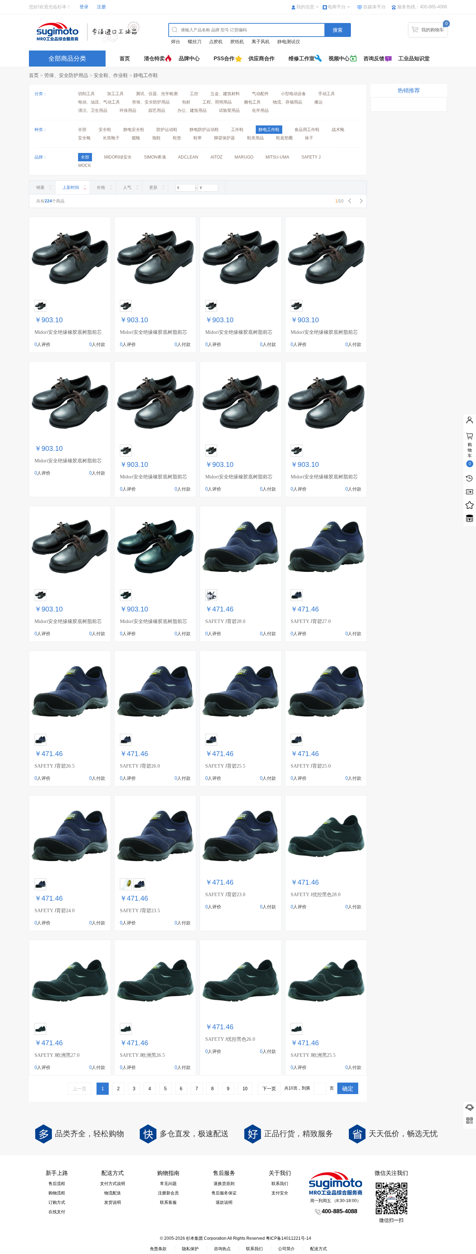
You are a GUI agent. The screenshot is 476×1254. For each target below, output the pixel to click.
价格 (101, 187)
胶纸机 (237, 41)
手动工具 (326, 93)
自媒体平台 (374, 6)
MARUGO (244, 157)
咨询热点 (222, 1248)
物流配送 (112, 1193)
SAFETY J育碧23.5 (140, 910)
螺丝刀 (194, 41)
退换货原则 (224, 1183)
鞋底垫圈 (284, 138)
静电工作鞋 (145, 75)
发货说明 (112, 1202)
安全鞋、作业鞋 (111, 75)
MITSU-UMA (277, 157)
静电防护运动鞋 (204, 129)
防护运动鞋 (166, 129)
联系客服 (168, 1202)
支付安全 (279, 1193)
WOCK (84, 165)
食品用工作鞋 (307, 129)
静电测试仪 (288, 41)
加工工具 (115, 93)
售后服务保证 (224, 1193)
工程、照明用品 (217, 102)
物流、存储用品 (287, 102)
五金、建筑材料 (225, 93)
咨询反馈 (373, 58)
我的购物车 (432, 29)
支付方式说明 (112, 1183)
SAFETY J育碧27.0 (311, 621)
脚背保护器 (224, 138)
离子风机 (261, 41)
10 (245, 1088)
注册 (101, 6)
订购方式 (56, 1202)
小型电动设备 (293, 93)
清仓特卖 (154, 58)
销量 (40, 187)
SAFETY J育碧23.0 (225, 894)
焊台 (175, 41)
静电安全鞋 (133, 129)
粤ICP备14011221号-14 (288, 1238)
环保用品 (128, 110)
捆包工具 (252, 102)
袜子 (309, 138)
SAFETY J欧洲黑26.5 (142, 1055)
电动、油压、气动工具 (99, 102)
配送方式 (318, 1248)
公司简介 (286, 1248)
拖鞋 (156, 138)
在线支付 (56, 1211)
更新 (153, 187)
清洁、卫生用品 (92, 110)
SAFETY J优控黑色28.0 (315, 894)
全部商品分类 (67, 58)
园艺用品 (156, 110)
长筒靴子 (111, 138)
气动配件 (260, 93)
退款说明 (224, 1202)
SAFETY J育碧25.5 (225, 766)
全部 (82, 129)
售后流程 (56, 1183)
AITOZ (216, 157)
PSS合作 (224, 58)
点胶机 (216, 41)
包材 (186, 102)
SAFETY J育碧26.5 (54, 766)
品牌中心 (189, 58)
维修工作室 (302, 58)
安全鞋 (105, 129)
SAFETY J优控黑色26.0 (230, 1039)
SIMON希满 (155, 157)
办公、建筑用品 (192, 110)
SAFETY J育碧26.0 (140, 766)
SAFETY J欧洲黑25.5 (313, 1055)
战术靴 (338, 129)
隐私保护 (190, 1248)
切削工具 (86, 93)
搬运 (318, 102)
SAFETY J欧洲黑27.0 (56, 1055)
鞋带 (197, 138)
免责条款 (158, 1248)
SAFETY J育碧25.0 (311, 766)
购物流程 (56, 1193)
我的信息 (305, 6)
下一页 (269, 1088)
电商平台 (337, 6)
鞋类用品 (255, 138)
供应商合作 (261, 58)
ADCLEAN (188, 157)
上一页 (79, 1088)
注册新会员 (168, 1193)
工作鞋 (237, 129)
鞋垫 (177, 138)
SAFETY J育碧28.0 (225, 621)
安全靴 (84, 138)
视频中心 (339, 58)
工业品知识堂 (414, 58)
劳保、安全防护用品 (66, 75)
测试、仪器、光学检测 (157, 93)
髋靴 (136, 138)
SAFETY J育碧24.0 (54, 910)
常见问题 (168, 1183)
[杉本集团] (90, 31)
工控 (194, 93)
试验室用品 (229, 110)
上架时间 (70, 187)
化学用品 (260, 110)
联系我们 (279, 1183)
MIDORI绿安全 (118, 157)
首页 (125, 58)
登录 (84, 6)
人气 (127, 187)
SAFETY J (311, 157)
